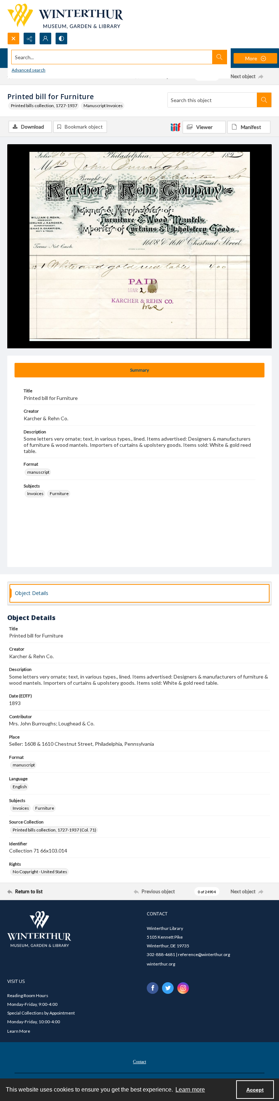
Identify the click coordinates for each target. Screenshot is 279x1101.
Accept (255, 1090)
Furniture (59, 493)
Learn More (18, 1031)
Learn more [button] (190, 1089)
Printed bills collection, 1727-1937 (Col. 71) (54, 830)
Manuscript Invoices (103, 105)
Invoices (35, 493)
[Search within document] (264, 100)
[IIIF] (175, 127)
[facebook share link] (152, 988)
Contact (139, 1061)
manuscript (38, 472)
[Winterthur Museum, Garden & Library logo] (65, 16)
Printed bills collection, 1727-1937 (44, 105)
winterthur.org (161, 964)
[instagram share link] (183, 988)
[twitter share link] (168, 988)
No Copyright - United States (40, 871)
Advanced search (28, 70)
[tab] (139, 370)
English (20, 786)
